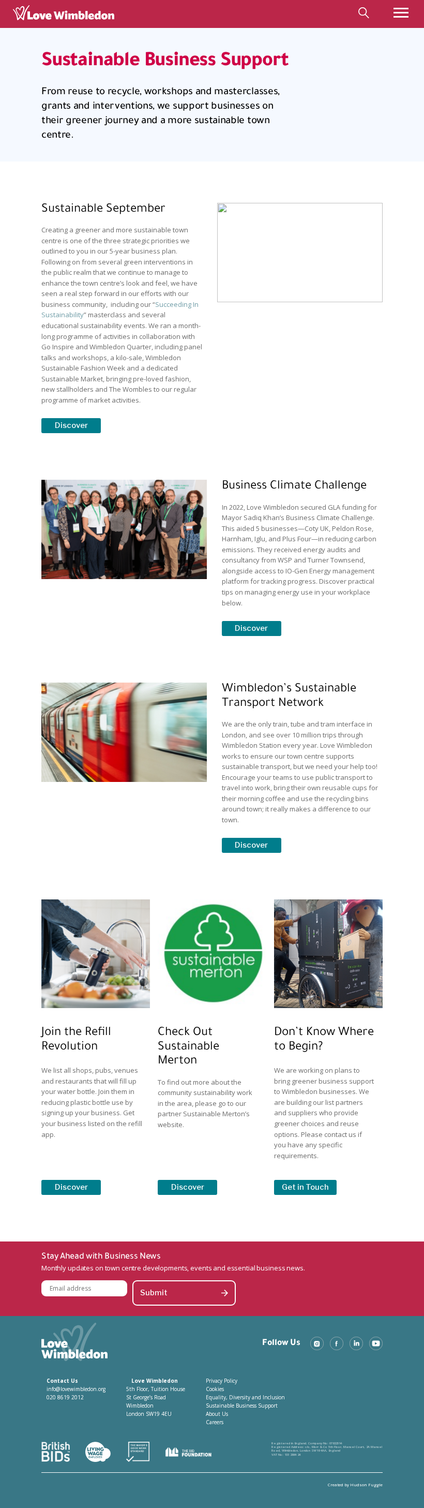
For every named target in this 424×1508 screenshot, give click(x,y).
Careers (214, 1422)
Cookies (215, 1389)
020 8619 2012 (65, 1397)
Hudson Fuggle (366, 1484)
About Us (217, 1413)
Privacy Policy (221, 1380)
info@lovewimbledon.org (76, 1389)
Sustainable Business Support (242, 1405)
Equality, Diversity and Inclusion (245, 1397)
